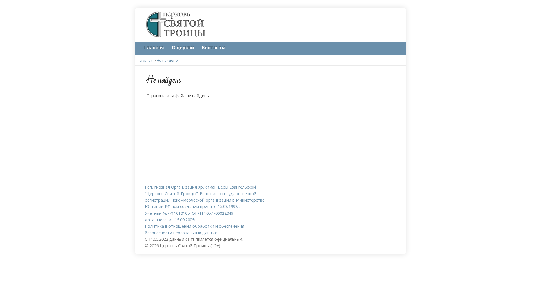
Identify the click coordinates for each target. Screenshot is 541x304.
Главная (154, 47)
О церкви (183, 47)
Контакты (213, 47)
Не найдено (167, 60)
